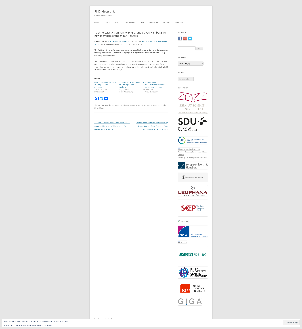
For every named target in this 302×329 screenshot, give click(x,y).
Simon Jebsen (99, 108)
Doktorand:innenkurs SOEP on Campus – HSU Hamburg (105, 84)
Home (96, 22)
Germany (133, 105)
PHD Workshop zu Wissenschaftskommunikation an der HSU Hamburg (154, 84)
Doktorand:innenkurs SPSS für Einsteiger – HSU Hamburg (129, 84)
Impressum (179, 22)
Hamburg (141, 105)
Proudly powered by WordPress (104, 319)
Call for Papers (129, 22)
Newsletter (153, 22)
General (114, 105)
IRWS (142, 22)
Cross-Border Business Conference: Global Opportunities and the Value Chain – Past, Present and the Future (112, 126)
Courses (107, 22)
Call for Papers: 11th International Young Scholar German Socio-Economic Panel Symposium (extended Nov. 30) (152, 126)
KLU (146, 105)
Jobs (117, 22)
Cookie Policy (47, 325)
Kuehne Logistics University (119, 41)
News (120, 105)
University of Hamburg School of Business (192, 157)
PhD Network (104, 11)
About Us (166, 22)
